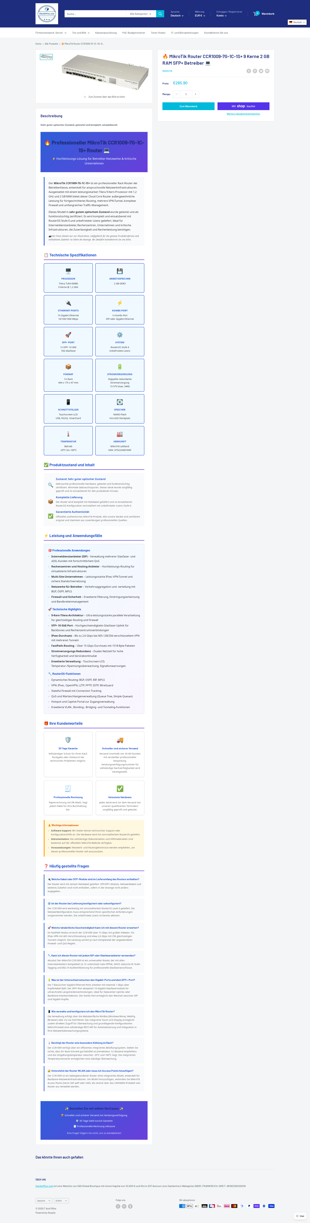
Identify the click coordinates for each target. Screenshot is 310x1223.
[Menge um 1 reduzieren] (176, 94)
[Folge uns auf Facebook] (118, 1206)
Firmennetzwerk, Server (49, 32)
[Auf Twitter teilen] (261, 70)
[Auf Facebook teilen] (249, 70)
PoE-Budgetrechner (133, 32)
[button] (297, 22)
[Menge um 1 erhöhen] (195, 94)
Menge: (166, 94)
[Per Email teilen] (267, 70)
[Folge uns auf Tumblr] (130, 1206)
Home (38, 43)
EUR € (59, 1200)
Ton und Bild (79, 32)
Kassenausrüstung (106, 32)
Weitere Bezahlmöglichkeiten (243, 113)
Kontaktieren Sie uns (216, 32)
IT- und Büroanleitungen (185, 32)
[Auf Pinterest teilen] (255, 70)
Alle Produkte (51, 43)
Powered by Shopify (46, 1212)
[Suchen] (160, 13)
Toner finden (158, 32)
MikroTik (167, 71)
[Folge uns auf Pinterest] (124, 1206)
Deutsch (41, 1200)
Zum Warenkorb (188, 106)
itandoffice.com (44, 1185)
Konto (220, 15)
